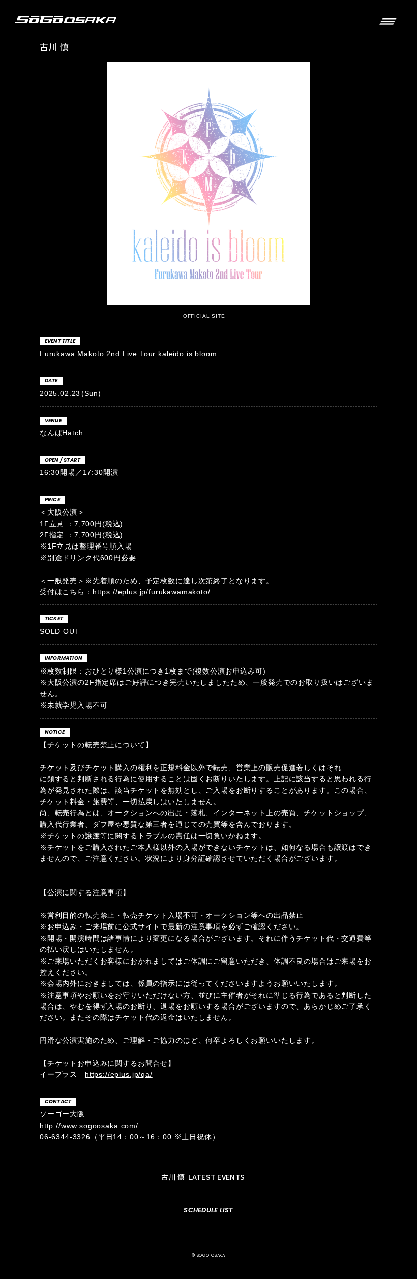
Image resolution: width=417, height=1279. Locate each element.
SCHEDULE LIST (208, 1210)
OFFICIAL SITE (205, 316)
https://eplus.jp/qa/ (119, 1074)
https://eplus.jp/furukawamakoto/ (152, 592)
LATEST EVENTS (203, 1177)
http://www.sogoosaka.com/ (89, 1126)
